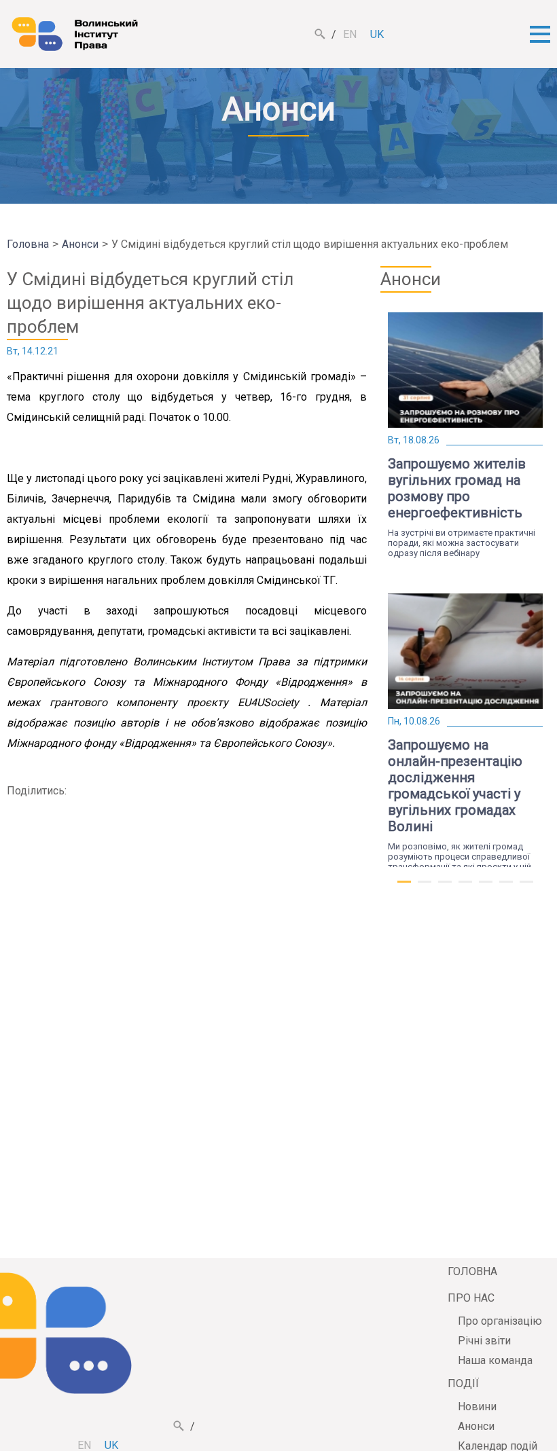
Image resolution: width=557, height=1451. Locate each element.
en (350, 34)
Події (463, 1383)
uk (377, 34)
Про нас (471, 1297)
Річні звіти (484, 1340)
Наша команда (495, 1360)
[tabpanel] (465, 435)
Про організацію (500, 1321)
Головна (28, 244)
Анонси (80, 244)
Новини (477, 1406)
